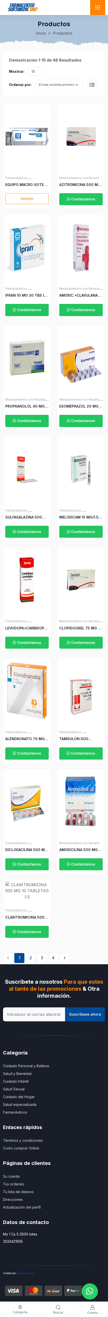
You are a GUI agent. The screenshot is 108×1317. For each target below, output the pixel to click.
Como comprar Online (21, 1148)
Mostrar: (17, 71)
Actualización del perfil (22, 1207)
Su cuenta (11, 1176)
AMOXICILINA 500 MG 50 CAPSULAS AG (78, 850)
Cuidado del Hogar (19, 1097)
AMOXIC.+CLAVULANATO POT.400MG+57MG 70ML (81, 295)
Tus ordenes (13, 1184)
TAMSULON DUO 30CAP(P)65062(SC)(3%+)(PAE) (77, 739)
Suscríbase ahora (85, 1014)
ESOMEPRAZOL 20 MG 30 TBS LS (78, 406)
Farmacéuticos (15, 1112)
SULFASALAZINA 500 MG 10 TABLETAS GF (23, 517)
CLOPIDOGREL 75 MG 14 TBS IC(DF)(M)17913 (80, 628)
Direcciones (13, 1199)
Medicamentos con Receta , (80, 288)
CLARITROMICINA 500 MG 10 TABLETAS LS (24, 917)
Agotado (27, 198)
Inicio (41, 33)
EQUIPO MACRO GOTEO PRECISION (25, 184)
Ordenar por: (20, 85)
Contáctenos (82, 199)
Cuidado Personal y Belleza (26, 1066)
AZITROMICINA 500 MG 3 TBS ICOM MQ (80, 184)
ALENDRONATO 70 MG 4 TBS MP (26, 739)
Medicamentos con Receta (79, 178)
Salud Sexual (14, 1089)
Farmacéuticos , (17, 178)
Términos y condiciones (23, 1140)
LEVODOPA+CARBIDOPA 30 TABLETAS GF (25, 628)
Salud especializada (19, 1104)
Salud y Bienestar (17, 1073)
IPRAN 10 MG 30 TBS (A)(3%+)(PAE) (26, 295)
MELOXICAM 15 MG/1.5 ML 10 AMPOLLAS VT (78, 517)
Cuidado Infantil (16, 1081)
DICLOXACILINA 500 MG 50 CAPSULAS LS (26, 850)
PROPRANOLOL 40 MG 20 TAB (25, 406)
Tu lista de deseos (18, 1192)
